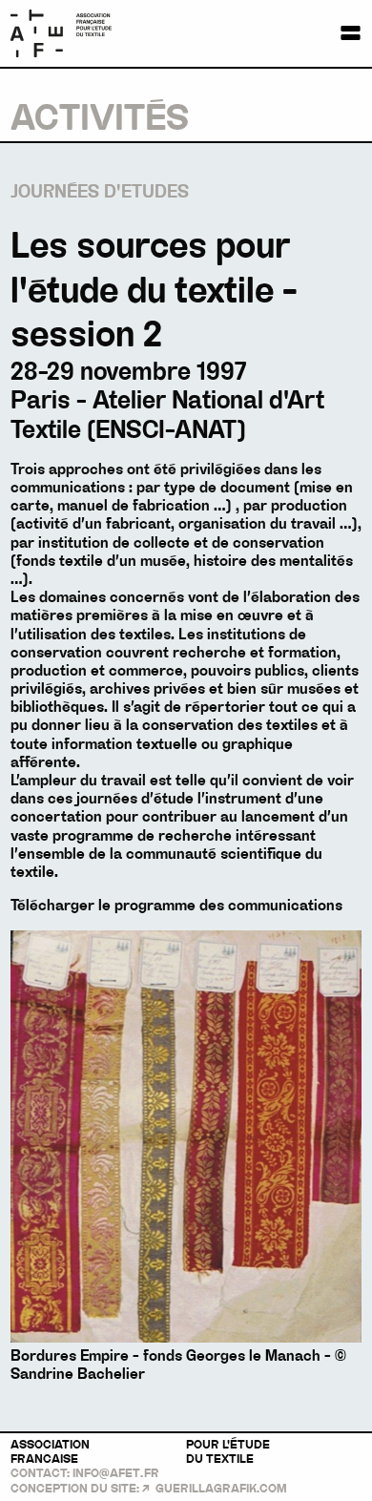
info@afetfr (115, 1473)
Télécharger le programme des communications (176, 905)
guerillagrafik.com (221, 1488)
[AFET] (83, 33)
